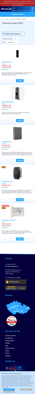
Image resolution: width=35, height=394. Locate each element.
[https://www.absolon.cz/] (6, 9)
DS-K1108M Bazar (7, 142)
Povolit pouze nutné (9, 391)
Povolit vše (9, 389)
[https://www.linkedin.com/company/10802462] (19, 368)
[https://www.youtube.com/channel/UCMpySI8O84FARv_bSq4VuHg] (11, 368)
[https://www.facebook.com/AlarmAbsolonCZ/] (7, 368)
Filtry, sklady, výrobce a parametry (11, 33)
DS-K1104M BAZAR (7, 181)
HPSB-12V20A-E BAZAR (8, 220)
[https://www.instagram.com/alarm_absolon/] (15, 368)
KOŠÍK (29, 10)
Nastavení (26, 389)
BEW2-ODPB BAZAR (7, 102)
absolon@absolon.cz (12, 266)
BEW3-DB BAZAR (7, 62)
